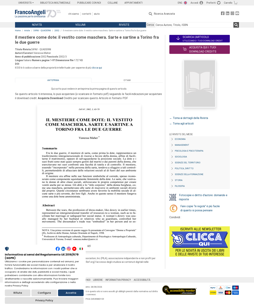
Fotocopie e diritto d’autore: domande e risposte (203, 197)
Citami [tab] (127, 80)
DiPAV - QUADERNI (42, 30)
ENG (180, 2)
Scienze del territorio (187, 162)
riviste (27, 30)
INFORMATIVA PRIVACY (118, 279)
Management (182, 145)
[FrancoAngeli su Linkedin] (227, 14)
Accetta (71, 293)
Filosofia (180, 186)
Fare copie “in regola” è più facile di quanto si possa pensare (200, 208)
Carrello (228, 2)
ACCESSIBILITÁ (142, 279)
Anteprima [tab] (53, 80)
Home (18, 30)
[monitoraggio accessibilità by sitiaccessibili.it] (179, 287)
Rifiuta (17, 293)
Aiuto (97, 13)
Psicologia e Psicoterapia (189, 151)
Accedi (194, 2)
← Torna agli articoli (181, 123)
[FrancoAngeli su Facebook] (222, 14)
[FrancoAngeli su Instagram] (232, 14)
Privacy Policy (44, 300)
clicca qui (97, 67)
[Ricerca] (236, 25)
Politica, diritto (184, 168)
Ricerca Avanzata (164, 13)
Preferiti (211, 2)
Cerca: (150, 24)
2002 (56, 30)
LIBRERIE (98, 279)
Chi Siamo (73, 13)
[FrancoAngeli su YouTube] (237, 14)
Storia (178, 180)
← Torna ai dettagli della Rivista (188, 118)
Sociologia (181, 157)
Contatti (86, 13)
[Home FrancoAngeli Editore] (38, 14)
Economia (180, 139)
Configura (44, 293)
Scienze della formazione (189, 174)
